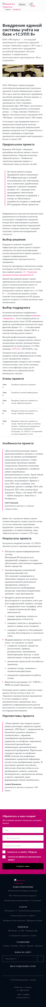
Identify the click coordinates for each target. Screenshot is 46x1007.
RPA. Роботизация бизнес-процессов (23, 896)
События (6, 946)
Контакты (39, 946)
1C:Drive (33, 936)
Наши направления (23, 887)
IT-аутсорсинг (36, 900)
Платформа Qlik (31, 931)
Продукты (23, 927)
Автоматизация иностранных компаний (23, 891)
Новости (22, 946)
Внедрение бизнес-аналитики (14, 920)
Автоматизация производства (29, 911)
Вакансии (30, 946)
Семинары (14, 946)
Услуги (23, 907)
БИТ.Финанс (12, 931)
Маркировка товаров (34, 920)
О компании (23, 942)
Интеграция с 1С (11, 911)
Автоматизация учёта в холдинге (22, 916)
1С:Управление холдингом (19, 936)
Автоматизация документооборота (17, 900)
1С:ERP (21, 931)
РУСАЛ (16, 349)
